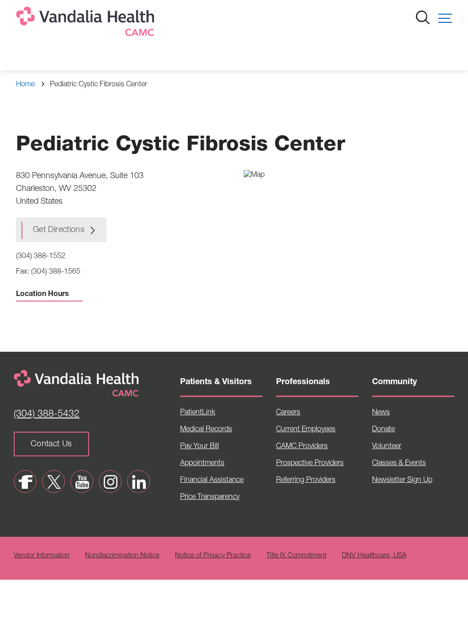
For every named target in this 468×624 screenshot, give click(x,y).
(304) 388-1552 (40, 256)
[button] (445, 18)
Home (25, 85)
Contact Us (51, 444)
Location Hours (42, 294)
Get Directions (59, 230)
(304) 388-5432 (47, 414)
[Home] (87, 23)
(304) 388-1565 (55, 272)
